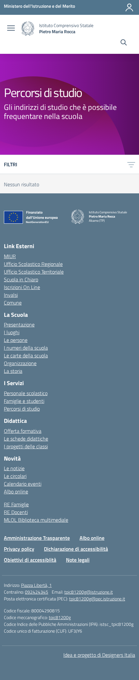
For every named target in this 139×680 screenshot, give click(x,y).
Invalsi (11, 295)
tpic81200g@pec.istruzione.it (97, 598)
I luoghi (11, 332)
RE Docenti (16, 512)
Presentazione (19, 324)
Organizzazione (20, 363)
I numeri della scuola (26, 348)
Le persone (15, 340)
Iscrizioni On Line (22, 287)
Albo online (16, 491)
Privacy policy (19, 549)
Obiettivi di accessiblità (30, 560)
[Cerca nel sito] (124, 43)
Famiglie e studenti (24, 401)
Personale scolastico (26, 393)
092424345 (36, 591)
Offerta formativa (22, 431)
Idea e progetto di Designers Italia (99, 655)
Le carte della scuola (26, 355)
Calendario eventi (22, 484)
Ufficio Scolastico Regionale (33, 264)
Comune (13, 302)
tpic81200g (60, 617)
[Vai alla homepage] (27, 28)
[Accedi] (129, 7)
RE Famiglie (16, 504)
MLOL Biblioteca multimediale (36, 520)
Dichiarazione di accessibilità (76, 549)
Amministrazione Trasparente (37, 538)
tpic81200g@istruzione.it (88, 591)
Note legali (78, 560)
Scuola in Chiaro (21, 279)
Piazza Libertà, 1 (36, 585)
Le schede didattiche (26, 438)
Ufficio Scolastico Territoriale (34, 272)
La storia (13, 371)
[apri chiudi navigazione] (11, 29)
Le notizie (14, 468)
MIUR (10, 256)
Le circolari (15, 476)
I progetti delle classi (26, 446)
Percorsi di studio (22, 409)
